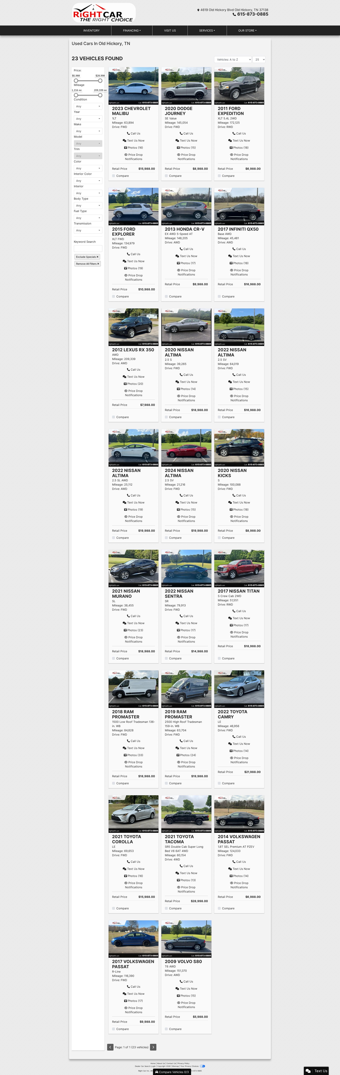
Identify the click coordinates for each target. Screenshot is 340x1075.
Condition (80, 99)
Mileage (79, 85)
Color (77, 161)
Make (77, 124)
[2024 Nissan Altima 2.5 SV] (186, 447)
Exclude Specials (86, 256)
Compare (122, 176)
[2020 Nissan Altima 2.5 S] (186, 327)
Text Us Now (135, 140)
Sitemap (175, 1066)
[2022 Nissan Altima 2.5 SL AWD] (133, 447)
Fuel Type (80, 211)
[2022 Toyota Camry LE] (239, 689)
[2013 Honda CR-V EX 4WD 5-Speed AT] (186, 206)
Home (153, 1063)
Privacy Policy (183, 1063)
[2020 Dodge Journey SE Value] (186, 85)
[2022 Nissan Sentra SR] (186, 568)
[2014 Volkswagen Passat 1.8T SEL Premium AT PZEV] (239, 814)
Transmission (82, 223)
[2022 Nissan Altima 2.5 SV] (239, 327)
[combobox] (88, 106)
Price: (77, 70)
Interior (78, 186)
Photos (135, 147)
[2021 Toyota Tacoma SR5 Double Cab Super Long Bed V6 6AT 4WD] (186, 814)
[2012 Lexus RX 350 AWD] (133, 327)
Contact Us (171, 1063)
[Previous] (110, 1047)
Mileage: (117, 122)
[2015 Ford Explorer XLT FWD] (133, 206)
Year (77, 112)
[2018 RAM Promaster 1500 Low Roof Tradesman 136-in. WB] (133, 689)
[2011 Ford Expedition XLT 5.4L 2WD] (239, 85)
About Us (161, 1063)
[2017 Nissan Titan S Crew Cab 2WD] (239, 568)
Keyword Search (85, 241)
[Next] (153, 1047)
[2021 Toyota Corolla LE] (133, 814)
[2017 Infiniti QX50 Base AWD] (239, 206)
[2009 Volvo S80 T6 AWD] (186, 939)
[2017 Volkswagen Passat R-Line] (133, 939)
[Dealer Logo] (104, 13)
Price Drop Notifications (134, 157)
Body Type (81, 198)
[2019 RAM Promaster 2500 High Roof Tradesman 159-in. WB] (186, 689)
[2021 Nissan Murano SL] (133, 568)
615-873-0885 (252, 14)
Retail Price (119, 168)
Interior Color (83, 174)
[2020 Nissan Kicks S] (239, 447)
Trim (77, 149)
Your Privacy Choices (189, 1066)
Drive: (116, 127)
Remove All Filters (86, 263)
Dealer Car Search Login (145, 1066)
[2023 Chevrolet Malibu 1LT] (133, 85)
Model (78, 136)
